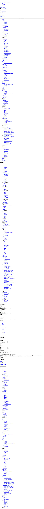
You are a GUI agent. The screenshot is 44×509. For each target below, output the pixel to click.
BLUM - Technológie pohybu (6, 491)
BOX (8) (5, 44)
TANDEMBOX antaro (6, 277)
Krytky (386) (5, 71)
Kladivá (5, 254)
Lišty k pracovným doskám (5, 221)
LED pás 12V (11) (6, 151)
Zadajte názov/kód (2, 308)
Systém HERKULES (6, 194)
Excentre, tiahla (4, 27)
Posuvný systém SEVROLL (6, 396)
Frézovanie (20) (5, 114)
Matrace (3, 117)
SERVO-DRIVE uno (6, 287)
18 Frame (5, 200)
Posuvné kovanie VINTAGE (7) (7, 53)
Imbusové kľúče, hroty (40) (7, 108)
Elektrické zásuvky (5, 292)
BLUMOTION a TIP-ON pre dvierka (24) (8, 484)
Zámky (3, 87)
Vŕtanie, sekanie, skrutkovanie (7, 259)
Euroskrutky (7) (5, 22)
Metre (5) (5, 110)
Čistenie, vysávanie (6, 263)
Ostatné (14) (5, 36)
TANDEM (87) (5, 139)
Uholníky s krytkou (6, 224)
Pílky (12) (5, 112)
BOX (4, 188)
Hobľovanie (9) (5, 122)
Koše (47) (5, 453)
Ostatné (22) (5, 77)
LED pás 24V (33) (6, 501)
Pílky (4, 249)
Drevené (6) (5, 93)
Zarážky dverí (4, 125)
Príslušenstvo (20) (6, 153)
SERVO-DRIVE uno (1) (6, 142)
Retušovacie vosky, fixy (5, 120)
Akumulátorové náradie (6, 293)
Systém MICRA (5, 193)
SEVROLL (5, 189)
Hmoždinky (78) (6, 33)
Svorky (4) (5, 460)
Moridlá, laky (4, 119)
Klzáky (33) (5, 75)
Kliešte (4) (5, 115)
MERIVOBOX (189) (6, 138)
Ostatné (3, 60)
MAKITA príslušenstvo (4, 160)
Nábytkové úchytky (5, 440)
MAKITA (4, 148)
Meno (0, 352)
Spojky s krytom (5, 214)
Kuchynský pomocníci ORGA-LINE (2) (8, 141)
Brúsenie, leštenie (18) (6, 124)
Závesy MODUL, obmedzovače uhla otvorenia (9, 273)
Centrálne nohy (4, 206)
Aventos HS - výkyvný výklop (7, 266)
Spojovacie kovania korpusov (7, 289)
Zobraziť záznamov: (2, 307)
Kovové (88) (5, 65)
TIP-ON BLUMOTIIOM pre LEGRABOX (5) (9, 136)
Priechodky (5, 212)
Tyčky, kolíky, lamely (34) (6, 78)
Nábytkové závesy (5, 39)
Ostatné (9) (5, 34)
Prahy (4, 220)
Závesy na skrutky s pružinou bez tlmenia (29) (9, 132)
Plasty (3, 420)
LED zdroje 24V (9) (6, 505)
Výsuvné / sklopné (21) (6, 96)
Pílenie (5, 251)
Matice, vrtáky (4, 28)
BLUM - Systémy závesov (5, 480)
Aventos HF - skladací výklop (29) (7, 477)
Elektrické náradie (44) (6, 149)
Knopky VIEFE (5, 233)
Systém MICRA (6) (6, 399)
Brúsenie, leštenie (6, 262)
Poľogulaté (5, 166)
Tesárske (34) (5, 23)
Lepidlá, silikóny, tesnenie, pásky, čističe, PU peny (8, 467)
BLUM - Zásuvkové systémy (6, 135)
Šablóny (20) (5, 494)
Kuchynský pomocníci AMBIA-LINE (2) (8, 140)
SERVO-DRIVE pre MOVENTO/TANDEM (8, 282)
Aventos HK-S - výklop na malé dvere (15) (8, 129)
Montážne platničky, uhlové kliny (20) (8, 134)
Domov (2, 159)
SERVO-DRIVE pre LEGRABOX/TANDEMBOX (9, 278)
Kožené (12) (5, 94)
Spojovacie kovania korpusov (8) (7, 143)
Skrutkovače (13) (6, 113)
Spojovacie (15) (5, 372)
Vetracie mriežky (4, 81)
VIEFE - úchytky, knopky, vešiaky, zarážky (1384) (9, 443)
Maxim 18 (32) (5, 48)
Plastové (5, 207)
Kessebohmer (4, 100)
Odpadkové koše (4, 105)
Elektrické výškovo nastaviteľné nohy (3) (8, 63)
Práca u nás (3, 324)
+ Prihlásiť (1, 318)
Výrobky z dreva (4, 427)
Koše (4, 241)
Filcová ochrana (5, 217)
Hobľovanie (5, 260)
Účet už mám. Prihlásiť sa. (3, 356)
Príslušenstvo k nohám (5, 208)
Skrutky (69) (5, 382)
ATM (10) (5, 389)
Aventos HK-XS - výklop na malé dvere (8, 268)
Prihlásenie (1, 7)
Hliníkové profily (4, 70)
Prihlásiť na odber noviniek (7, 354)
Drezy (4, 242)
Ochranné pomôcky (5, 118)
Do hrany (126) (5, 91)
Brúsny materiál (5, 246)
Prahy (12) (5, 79)
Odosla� (1, 362)
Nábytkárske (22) (6, 375)
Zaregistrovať (2, 357)
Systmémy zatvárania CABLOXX (7, 288)
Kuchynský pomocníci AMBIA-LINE (8, 284)
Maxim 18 (5, 192)
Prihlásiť (1, 343)
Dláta (4, 250)
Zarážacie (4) (5, 379)
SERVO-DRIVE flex (6, 286)
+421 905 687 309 (5, 8)
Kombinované (5, 171)
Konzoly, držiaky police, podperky (6, 225)
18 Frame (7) (5, 406)
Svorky (5, 247)
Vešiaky (3, 95)
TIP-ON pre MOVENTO (6, 281)
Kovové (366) (5, 92)
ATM (4, 183)
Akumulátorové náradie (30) (7, 498)
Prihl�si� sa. (1, 361)
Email (0, 341)
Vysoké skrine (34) (6, 450)
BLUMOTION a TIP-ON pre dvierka (8, 274)
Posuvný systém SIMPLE (5, 55)
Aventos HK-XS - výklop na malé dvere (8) (8, 130)
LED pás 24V (5, 296)
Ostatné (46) (5, 102)
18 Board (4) (5, 57)
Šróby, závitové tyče (5, 25)
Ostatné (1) (5, 407)
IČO (0, 350)
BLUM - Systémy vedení (5, 488)
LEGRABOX (5, 275)
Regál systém (4, 86)
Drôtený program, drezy (5, 103)
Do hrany (5, 230)
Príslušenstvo (5, 298)
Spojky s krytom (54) (6, 423)
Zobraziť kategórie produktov (22, 18)
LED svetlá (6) (5, 152)
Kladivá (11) (5, 116)
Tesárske (5, 168)
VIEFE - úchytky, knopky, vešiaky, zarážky (8, 232)
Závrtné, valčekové (6, 175)
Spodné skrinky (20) (6, 101)
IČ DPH (2, 351)
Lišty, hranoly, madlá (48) (6, 80)
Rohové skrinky (5, 239)
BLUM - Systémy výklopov (6, 127)
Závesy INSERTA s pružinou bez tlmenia (8, 270)
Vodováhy (5, 248)
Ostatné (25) (5, 52)
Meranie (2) (5, 474)
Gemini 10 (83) (5, 47)
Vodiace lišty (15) (6, 43)
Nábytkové (5, 227)
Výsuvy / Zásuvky (5, 392)
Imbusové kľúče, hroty (6, 245)
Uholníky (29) (5, 85)
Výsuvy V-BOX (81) (6, 46)
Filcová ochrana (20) (6, 76)
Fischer (3, 32)
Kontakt (2, 323)
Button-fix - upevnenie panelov (6, 386)
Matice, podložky (6, 174)
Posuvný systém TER (5, 58)
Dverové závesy (4, 41)
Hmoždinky (5, 178)
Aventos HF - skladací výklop (7, 265)
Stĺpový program (4, 243)
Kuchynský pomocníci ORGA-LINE (8, 285)
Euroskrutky (5, 167)
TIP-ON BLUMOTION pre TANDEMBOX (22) (9, 487)
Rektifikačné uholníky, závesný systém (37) (8, 84)
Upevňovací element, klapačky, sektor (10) (8, 73)
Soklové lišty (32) (6, 74)
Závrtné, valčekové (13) (6, 30)
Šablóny (5, 290)
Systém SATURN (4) (6, 51)
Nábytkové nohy (4, 64)
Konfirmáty (4, 24)
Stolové (3, 62)
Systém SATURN (6, 195)
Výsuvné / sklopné (6, 235)
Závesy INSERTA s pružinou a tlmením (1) (8, 131)
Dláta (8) (5, 463)
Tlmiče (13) (5, 72)
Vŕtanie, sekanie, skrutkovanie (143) (7, 121)
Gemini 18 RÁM (6, 197)
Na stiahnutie (3, 329)
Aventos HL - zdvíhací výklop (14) (7, 128)
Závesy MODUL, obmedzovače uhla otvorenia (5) (9, 133)
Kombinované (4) (6, 26)
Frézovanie (5, 252)
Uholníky (4, 433)
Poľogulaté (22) (5, 21)
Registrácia (4, 7)
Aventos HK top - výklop (6, 267)
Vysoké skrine (5, 238)
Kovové (5, 231)
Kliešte (5, 253)
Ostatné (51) (5, 40)
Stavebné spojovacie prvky (5, 35)
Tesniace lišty (5, 215)
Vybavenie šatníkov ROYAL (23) (7, 54)
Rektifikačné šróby (5, 67)
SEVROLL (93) (5, 45)
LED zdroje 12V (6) (6, 155)
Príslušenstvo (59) (6, 156)
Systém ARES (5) (6, 50)
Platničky (4, 31)
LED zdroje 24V (6, 300)
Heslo (0, 342)
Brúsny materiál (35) (6, 109)
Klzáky (5, 216)
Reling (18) (5, 104)
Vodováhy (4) (5, 111)
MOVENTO (5, 280)
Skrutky (3, 20)
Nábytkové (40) (5, 437)
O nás (2, 3)
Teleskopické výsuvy (6, 187)
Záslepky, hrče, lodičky (6, 219)
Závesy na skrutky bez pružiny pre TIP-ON (8, 272)
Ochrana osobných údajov (4, 327)
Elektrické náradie (6, 294)
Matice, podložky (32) (6, 29)
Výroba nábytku (3, 4)
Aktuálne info (3, 5)
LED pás (4, 150)
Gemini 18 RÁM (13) (6, 403)
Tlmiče (5, 213)
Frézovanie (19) (5, 123)
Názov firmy (1, 349)
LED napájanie (4, 154)
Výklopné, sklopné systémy (5, 59)
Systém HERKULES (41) (6, 400)
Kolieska (4, 66)
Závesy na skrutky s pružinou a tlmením (8, 271)
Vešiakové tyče (4, 97)
